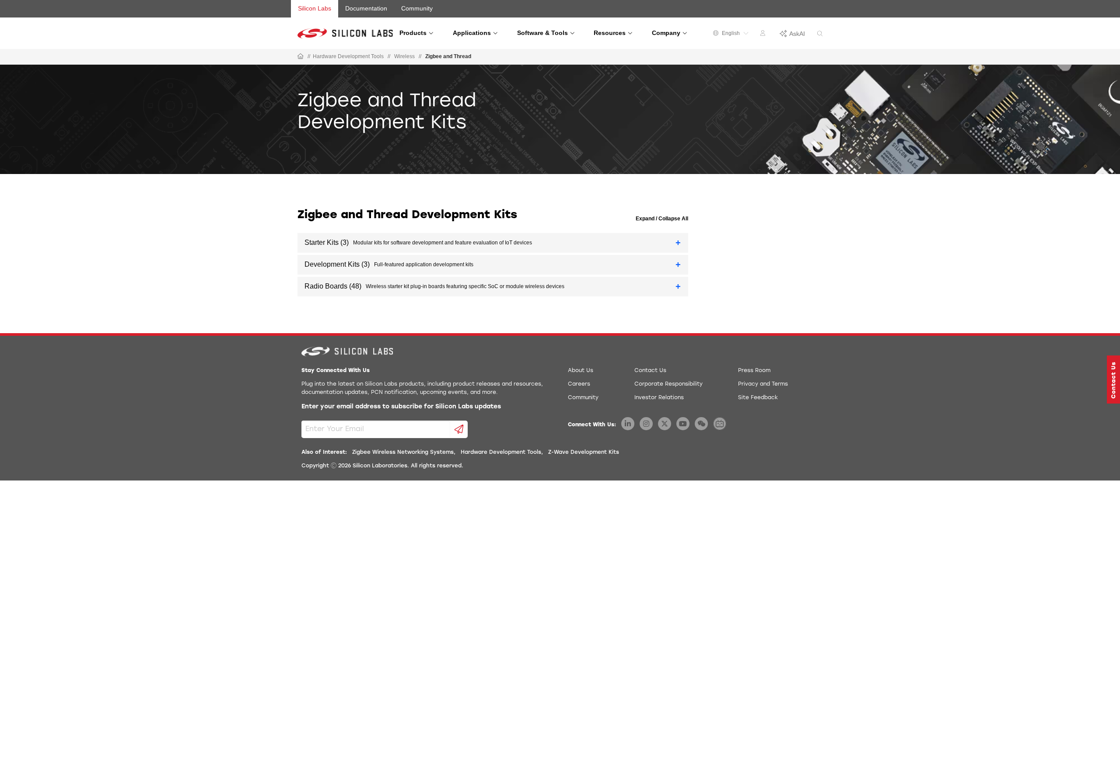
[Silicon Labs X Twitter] (664, 423)
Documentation (366, 8)
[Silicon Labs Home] (301, 56)
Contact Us (650, 370)
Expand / (646, 218)
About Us (580, 370)
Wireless (404, 56)
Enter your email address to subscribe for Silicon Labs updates (401, 407)
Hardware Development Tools (348, 56)
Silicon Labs (314, 8)
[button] (1113, 379)
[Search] (819, 34)
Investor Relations (659, 397)
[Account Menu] (764, 34)
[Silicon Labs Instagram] (646, 423)
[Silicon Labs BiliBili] (719, 423)
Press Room (754, 370)
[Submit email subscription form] (459, 429)
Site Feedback (758, 397)
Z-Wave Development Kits (583, 452)
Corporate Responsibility (668, 384)
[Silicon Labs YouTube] (683, 423)
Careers (579, 384)
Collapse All (672, 218)
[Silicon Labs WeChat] (701, 423)
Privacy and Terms (763, 384)
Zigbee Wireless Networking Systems (403, 452)
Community (417, 8)
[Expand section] (678, 242)
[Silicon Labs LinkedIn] (627, 423)
